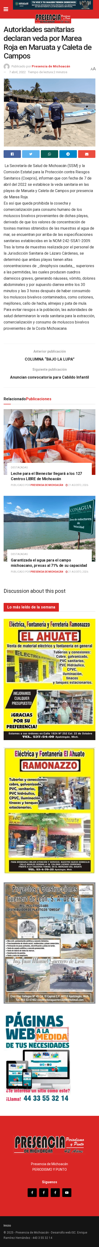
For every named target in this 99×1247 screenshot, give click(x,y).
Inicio (7, 1225)
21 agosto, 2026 (78, 485)
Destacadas (19, 467)
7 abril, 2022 (17, 72)
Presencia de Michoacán (51, 66)
